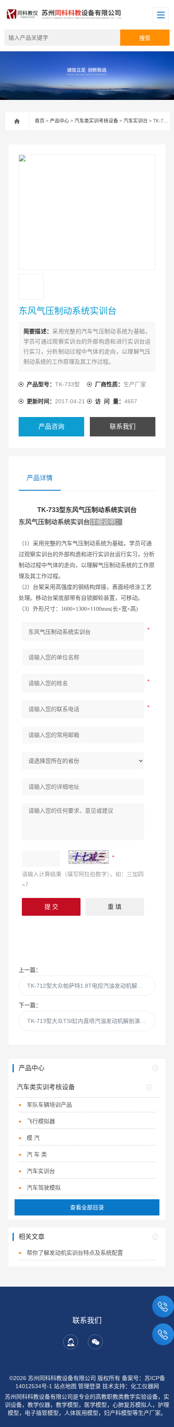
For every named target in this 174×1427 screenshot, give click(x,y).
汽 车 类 (37, 1154)
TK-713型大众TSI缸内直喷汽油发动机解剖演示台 (89, 1021)
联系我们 (123, 426)
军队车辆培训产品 (49, 1104)
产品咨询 (51, 426)
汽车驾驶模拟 (44, 1187)
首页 (40, 121)
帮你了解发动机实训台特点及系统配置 (75, 1252)
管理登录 (89, 1386)
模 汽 (33, 1138)
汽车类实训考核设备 (96, 121)
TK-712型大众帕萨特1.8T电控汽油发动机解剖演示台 (91, 985)
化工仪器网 (145, 1386)
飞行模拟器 (41, 1121)
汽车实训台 (135, 121)
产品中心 (59, 121)
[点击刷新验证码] (88, 857)
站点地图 (65, 1386)
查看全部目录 (87, 1207)
